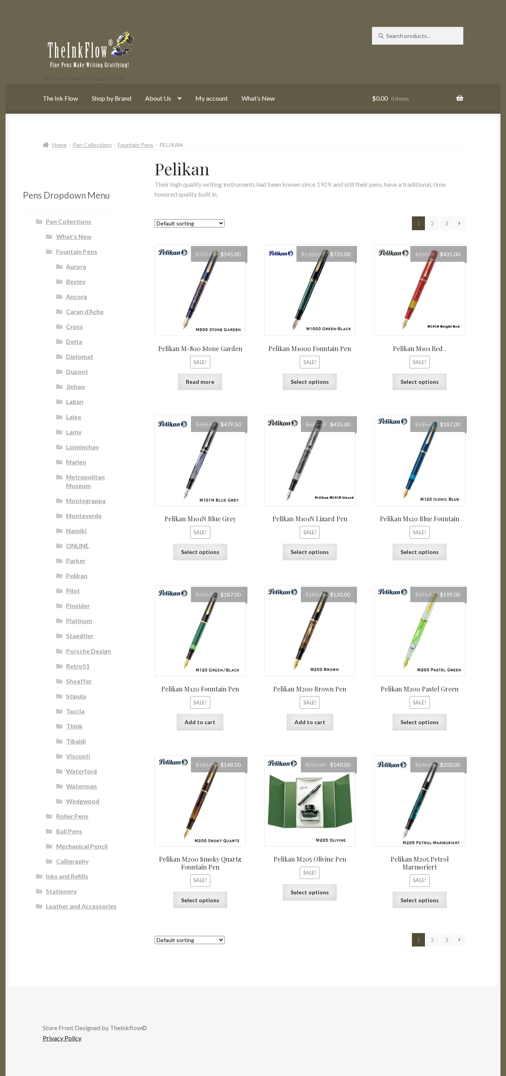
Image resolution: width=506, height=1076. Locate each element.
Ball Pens (69, 831)
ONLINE (77, 545)
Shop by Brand (111, 98)
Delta (74, 341)
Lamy (73, 432)
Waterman (81, 786)
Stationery (61, 891)
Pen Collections (92, 144)
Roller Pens (72, 816)
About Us (158, 98)
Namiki (76, 530)
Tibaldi (76, 741)
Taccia (75, 711)
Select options (310, 381)
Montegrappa (86, 500)
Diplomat (79, 356)
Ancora (76, 296)
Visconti (78, 756)
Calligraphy (72, 861)
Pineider (78, 605)
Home (59, 144)
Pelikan (76, 575)
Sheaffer (79, 681)
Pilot (73, 590)
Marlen (76, 462)
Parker (75, 560)
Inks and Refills (67, 876)
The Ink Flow (60, 98)
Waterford (81, 771)
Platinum (79, 620)
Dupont (77, 371)
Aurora (76, 266)
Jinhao (75, 386)
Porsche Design (88, 651)
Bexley (75, 281)
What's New (73, 236)
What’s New (258, 98)
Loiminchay (82, 447)
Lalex (73, 417)
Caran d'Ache (85, 311)
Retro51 (78, 666)
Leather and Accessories (81, 906)
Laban (74, 401)
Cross (74, 326)
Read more (200, 381)
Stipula (76, 696)
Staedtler (79, 635)
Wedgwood (82, 801)
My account (211, 98)
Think (74, 726)
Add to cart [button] (200, 722)
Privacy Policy (62, 1038)
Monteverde (84, 515)
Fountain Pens (135, 144)
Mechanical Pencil (82, 846)
